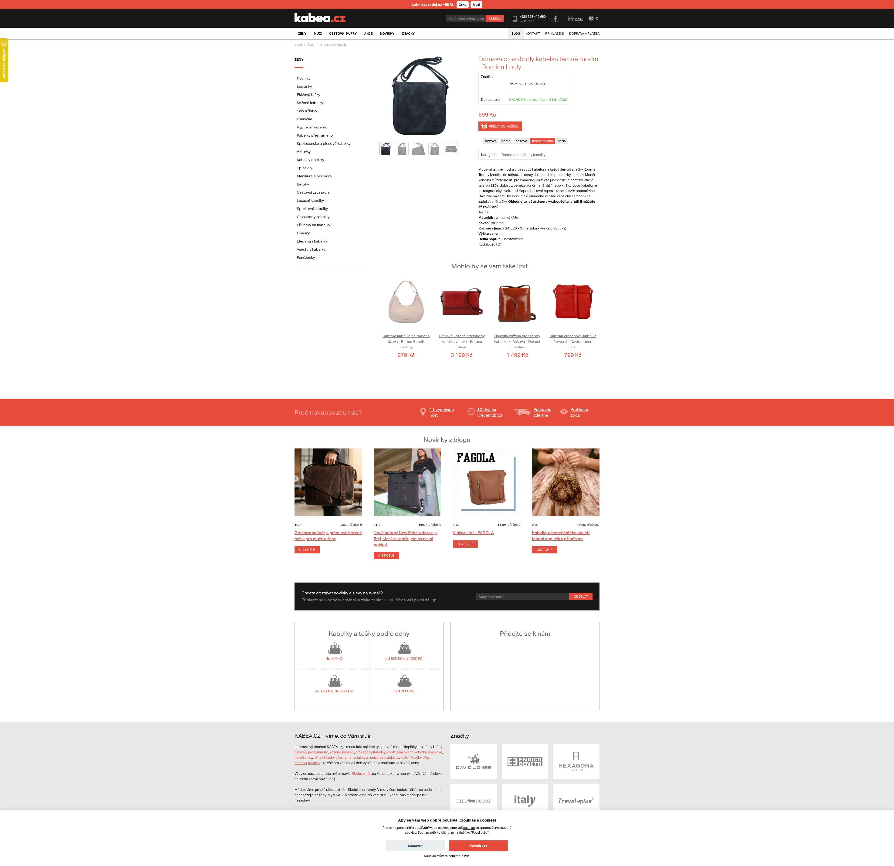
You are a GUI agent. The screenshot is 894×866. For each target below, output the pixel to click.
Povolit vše (478, 846)
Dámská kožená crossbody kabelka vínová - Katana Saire (462, 341)
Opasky (303, 233)
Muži (476, 5)
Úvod (298, 44)
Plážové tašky (308, 94)
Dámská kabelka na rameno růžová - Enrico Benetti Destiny (406, 341)
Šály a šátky (307, 111)
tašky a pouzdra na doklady (378, 757)
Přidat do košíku (503, 126)
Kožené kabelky (310, 103)
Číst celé (307, 550)
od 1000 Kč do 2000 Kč (334, 691)
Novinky (303, 78)
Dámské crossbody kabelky (523, 155)
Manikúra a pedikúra (314, 176)
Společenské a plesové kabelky (323, 143)
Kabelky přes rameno (315, 135)
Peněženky (306, 257)
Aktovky (304, 151)
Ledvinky (304, 86)
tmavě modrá (542, 141)
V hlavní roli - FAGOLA (473, 532)
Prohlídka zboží (579, 412)
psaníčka (435, 752)
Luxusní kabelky (310, 200)
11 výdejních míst (442, 412)
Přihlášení (554, 33)
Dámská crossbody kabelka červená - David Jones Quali (572, 341)
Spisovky (304, 168)
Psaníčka (304, 119)
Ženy (462, 5)
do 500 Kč (334, 658)
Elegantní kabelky (312, 241)
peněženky (303, 757)
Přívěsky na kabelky (313, 225)
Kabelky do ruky (310, 160)
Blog (515, 33)
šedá (562, 141)
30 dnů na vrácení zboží (489, 412)
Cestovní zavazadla (313, 192)
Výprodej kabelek (312, 127)
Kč (591, 18)
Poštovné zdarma (542, 412)
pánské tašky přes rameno (335, 757)
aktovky (314, 763)
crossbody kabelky (370, 752)
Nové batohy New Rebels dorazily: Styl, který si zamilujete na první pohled (405, 538)
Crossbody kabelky (333, 44)
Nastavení (415, 846)
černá (506, 141)
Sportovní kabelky (312, 208)
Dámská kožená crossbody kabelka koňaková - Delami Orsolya (517, 341)
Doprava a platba (584, 33)
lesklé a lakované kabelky (407, 752)
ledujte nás (362, 773)
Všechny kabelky (311, 249)
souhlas (469, 827)
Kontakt (532, 33)
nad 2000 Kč (403, 691)
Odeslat (581, 596)
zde (467, 856)
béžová (491, 141)
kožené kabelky (341, 752)
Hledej (495, 18)
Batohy (303, 184)
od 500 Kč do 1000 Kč (403, 658)
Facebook (555, 18)
